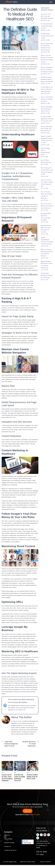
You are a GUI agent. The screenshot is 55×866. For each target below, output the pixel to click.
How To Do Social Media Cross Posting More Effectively (47, 206)
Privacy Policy (30, 861)
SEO (20, 23)
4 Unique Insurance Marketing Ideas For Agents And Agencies (47, 79)
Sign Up (27, 811)
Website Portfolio (9, 842)
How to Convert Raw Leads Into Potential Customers (47, 99)
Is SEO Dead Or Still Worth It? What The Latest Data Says (47, 89)
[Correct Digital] (11, 2)
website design (25, 689)
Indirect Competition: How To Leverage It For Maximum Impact (47, 69)
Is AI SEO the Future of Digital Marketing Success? (19, 777)
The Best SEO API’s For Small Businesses (29, 744)
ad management (9, 685)
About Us (7, 835)
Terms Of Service (45, 861)
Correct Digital (8, 861)
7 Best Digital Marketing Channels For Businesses (46, 275)
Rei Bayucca (15, 721)
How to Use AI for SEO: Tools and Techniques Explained (7, 777)
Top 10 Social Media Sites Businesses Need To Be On (46, 109)
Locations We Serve (10, 850)
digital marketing (24, 679)
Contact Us (7, 846)
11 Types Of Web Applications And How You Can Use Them (47, 119)
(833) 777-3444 (35, 814)
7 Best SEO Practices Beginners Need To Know (11, 744)
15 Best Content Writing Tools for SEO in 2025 (32, 777)
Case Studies (8, 839)
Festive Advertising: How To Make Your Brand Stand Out (46, 128)
